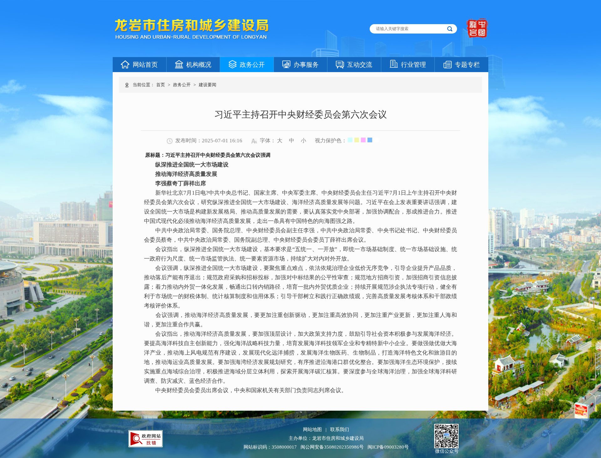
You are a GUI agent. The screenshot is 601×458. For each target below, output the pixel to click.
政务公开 (252, 64)
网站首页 (145, 64)
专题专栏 (467, 64)
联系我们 (339, 429)
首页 (160, 84)
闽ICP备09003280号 (388, 447)
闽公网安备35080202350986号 (332, 447)
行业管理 (413, 64)
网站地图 (312, 429)
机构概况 (198, 64)
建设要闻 (207, 84)
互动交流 (359, 64)
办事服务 (306, 64)
